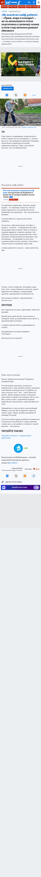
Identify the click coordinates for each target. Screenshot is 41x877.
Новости (4, 6)
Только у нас (13, 6)
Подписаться (7, 88)
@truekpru (12, 462)
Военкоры (22, 6)
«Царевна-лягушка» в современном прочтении (16, 436)
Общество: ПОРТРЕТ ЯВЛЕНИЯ (13, 482)
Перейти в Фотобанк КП (29, 127)
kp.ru (38, 469)
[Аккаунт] (38, 2)
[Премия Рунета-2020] (18, 2)
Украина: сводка (32, 6)
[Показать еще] (34, 95)
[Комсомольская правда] (11, 2)
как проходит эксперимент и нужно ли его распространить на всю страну (19, 194)
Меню (2, 2)
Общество (4, 11)
